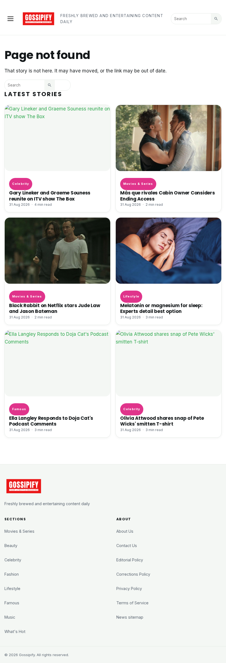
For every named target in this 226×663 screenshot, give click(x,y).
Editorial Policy (129, 560)
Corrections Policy (133, 574)
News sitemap (129, 617)
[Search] (216, 18)
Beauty (10, 545)
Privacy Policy (129, 588)
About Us (124, 531)
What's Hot (14, 631)
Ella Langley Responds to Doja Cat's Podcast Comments (51, 421)
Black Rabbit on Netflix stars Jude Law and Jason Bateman (54, 308)
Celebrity (20, 184)
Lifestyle (131, 296)
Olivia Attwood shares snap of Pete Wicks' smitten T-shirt (162, 421)
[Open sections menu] (10, 19)
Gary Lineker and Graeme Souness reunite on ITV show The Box (49, 196)
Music (9, 617)
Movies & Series (138, 184)
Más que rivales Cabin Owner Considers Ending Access (167, 196)
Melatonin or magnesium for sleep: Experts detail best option (161, 308)
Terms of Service (132, 602)
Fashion (11, 574)
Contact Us (126, 545)
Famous (19, 409)
